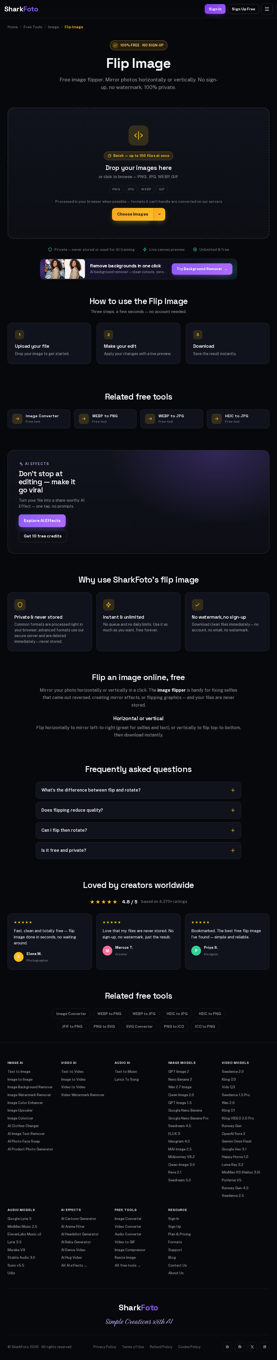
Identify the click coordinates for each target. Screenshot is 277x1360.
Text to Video (72, 1072)
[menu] (267, 9)
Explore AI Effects (42, 520)
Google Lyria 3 (19, 1219)
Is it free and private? (63, 850)
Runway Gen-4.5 (235, 1188)
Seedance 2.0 (233, 1072)
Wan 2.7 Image (180, 1087)
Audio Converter (128, 1234)
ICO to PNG (205, 1026)
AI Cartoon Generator (78, 1219)
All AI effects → (74, 1265)
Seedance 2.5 (233, 1196)
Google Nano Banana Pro (188, 1118)
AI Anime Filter (73, 1227)
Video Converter (128, 1227)
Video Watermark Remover (82, 1095)
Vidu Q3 (228, 1087)
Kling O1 (228, 1110)
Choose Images (132, 214)
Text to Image (19, 1072)
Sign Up (174, 1227)
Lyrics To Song (127, 1079)
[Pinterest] (227, 1347)
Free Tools (33, 27)
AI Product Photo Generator (30, 1149)
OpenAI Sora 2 (233, 1134)
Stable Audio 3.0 (21, 1257)
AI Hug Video (71, 1257)
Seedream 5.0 (179, 1180)
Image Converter (71, 1013)
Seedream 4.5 (179, 1126)
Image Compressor (130, 1250)
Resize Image (125, 1257)
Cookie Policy (189, 1347)
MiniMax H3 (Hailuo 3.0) (241, 1172)
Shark (21, 9)
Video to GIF (125, 1242)
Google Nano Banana (185, 1110)
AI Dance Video (73, 1250)
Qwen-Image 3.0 (181, 1165)
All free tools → (128, 1265)
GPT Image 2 (178, 1072)
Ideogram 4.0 (179, 1141)
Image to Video (73, 1079)
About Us (176, 1273)
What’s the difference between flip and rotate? (91, 790)
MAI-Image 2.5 (180, 1149)
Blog (172, 1257)
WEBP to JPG (144, 1013)
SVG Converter (139, 1026)
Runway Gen (232, 1126)
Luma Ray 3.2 (232, 1165)
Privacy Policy (104, 1347)
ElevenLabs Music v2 (24, 1234)
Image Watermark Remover (29, 1095)
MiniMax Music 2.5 (22, 1227)
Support (175, 1250)
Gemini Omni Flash (237, 1141)
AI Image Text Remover (26, 1134)
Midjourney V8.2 (181, 1157)
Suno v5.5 (16, 1265)
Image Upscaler (20, 1110)
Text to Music (126, 1072)
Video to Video (73, 1087)
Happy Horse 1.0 (235, 1157)
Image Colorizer (20, 1118)
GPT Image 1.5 (180, 1103)
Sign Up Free (243, 9)
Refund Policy (161, 1347)
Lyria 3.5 (15, 1242)
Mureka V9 (16, 1250)
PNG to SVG (104, 1026)
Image (53, 27)
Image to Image (20, 1079)
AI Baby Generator (76, 1242)
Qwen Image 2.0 (181, 1095)
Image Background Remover (30, 1087)
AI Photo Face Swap (24, 1141)
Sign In (215, 9)
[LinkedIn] (264, 1347)
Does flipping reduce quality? (72, 810)
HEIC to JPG (177, 1013)
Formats (175, 1242)
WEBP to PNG (109, 1013)
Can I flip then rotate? (64, 830)
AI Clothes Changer (23, 1126)
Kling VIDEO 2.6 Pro (238, 1118)
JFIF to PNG (72, 1026)
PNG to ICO (174, 1026)
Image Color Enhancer (25, 1103)
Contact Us (177, 1265)
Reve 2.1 (175, 1172)
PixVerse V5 (232, 1180)
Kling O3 (229, 1079)
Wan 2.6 (228, 1103)
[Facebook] (240, 1347)
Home (13, 27)
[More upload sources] (159, 214)
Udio (11, 1273)
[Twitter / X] (252, 1347)
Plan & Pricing (179, 1234)
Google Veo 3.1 (234, 1149)
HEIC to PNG (210, 1013)
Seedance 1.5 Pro (236, 1095)
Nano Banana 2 (180, 1079)
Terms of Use (133, 1347)
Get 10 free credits (43, 536)
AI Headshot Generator (80, 1234)
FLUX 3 (174, 1134)
